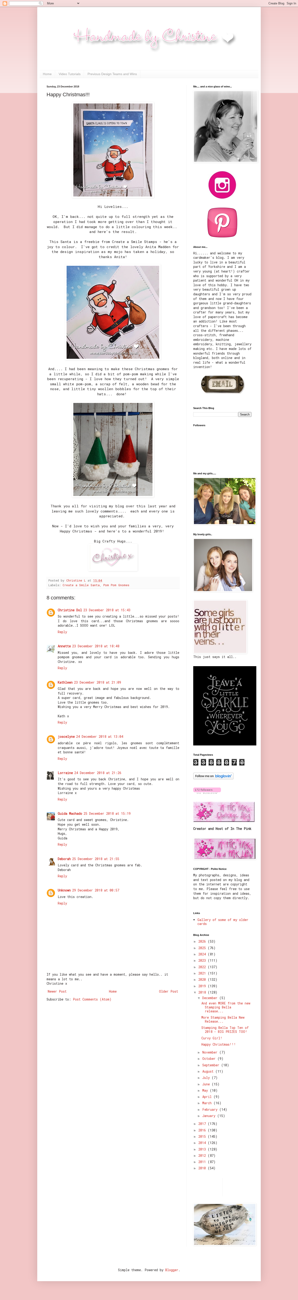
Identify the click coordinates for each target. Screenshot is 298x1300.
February (210, 1109)
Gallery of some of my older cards (222, 922)
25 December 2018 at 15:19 (107, 813)
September (211, 1065)
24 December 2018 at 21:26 (97, 773)
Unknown (64, 890)
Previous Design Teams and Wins (112, 74)
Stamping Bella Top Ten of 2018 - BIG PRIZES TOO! (225, 1029)
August (208, 1071)
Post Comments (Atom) (92, 999)
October (209, 1058)
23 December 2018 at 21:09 (97, 682)
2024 (203, 954)
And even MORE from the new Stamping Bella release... (225, 1007)
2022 (203, 967)
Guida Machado (70, 813)
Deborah (64, 859)
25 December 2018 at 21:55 (95, 859)
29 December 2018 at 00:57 (95, 890)
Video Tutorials (70, 74)
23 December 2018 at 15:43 (106, 610)
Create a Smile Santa (81, 585)
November (210, 1052)
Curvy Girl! (211, 1038)
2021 (203, 973)
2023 (203, 960)
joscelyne (66, 736)
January (209, 1116)
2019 (203, 986)
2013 (203, 1149)
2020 (203, 979)
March (207, 1103)
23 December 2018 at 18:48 (95, 646)
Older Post (168, 991)
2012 (203, 1155)
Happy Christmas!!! (218, 1044)
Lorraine (65, 773)
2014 (203, 1142)
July (207, 1077)
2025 (203, 948)
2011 (203, 1162)
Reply (62, 632)
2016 (203, 1130)
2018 (203, 992)
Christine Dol (70, 610)
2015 (203, 1136)
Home (47, 74)
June (207, 1084)
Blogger (171, 1270)
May (206, 1090)
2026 (203, 941)
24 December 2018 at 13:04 (99, 736)
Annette (64, 646)
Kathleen (65, 682)
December (210, 998)
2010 (203, 1168)
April (207, 1096)
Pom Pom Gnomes (116, 585)
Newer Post (57, 991)
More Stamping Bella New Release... (222, 1019)
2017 (203, 1123)
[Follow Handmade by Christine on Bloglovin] (213, 778)
